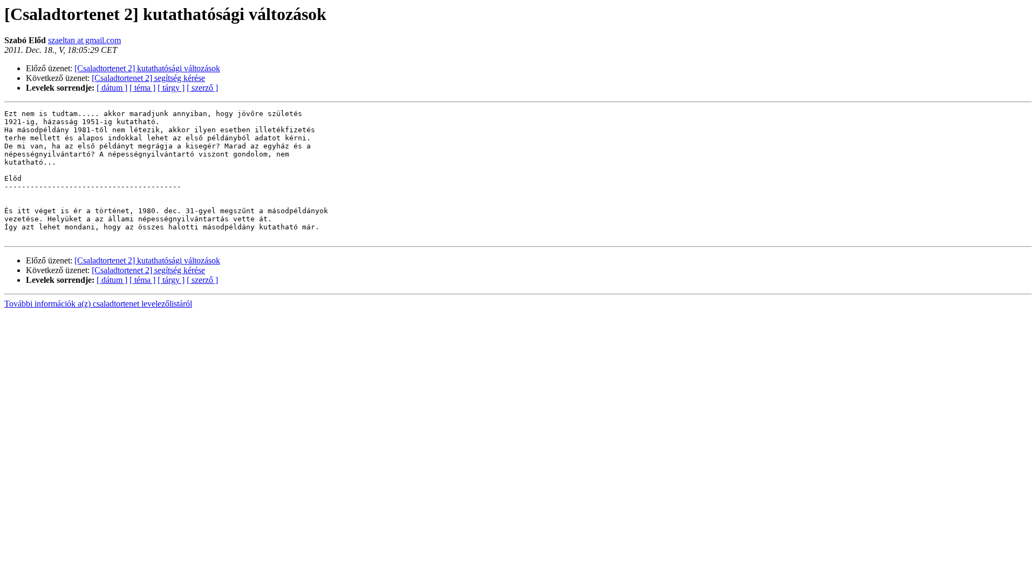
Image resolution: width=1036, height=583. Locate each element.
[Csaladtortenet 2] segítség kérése (148, 78)
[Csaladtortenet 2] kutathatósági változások (147, 68)
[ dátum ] (112, 87)
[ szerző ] (202, 87)
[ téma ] (142, 87)
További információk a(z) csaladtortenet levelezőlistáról (98, 303)
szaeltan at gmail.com (84, 40)
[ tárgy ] (171, 87)
